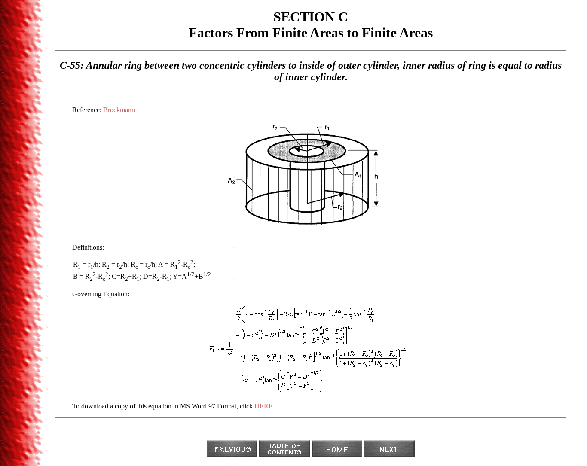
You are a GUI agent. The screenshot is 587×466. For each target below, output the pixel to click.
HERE (263, 406)
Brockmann (119, 109)
